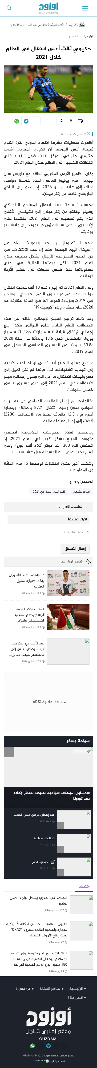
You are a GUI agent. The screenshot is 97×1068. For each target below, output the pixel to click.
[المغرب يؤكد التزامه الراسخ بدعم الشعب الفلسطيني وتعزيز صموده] (46, 619)
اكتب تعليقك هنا (76, 532)
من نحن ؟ (23, 989)
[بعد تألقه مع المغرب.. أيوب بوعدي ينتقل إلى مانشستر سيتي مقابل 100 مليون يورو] (46, 652)
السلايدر (73, 36)
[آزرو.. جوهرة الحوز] (48, 867)
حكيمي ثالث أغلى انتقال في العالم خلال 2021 (48, 53)
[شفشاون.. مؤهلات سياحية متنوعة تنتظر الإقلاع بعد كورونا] (48, 777)
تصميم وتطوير (57, 1061)
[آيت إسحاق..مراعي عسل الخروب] (48, 820)
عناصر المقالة (49, 989)
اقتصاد (84, 886)
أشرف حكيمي (81, 491)
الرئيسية (88, 36)
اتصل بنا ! (75, 997)
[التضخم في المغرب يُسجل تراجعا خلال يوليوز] (48, 906)
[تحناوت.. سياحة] (48, 843)
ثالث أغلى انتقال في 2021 (49, 491)
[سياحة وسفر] (9, 741)
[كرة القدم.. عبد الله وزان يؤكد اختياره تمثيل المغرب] (46, 585)
